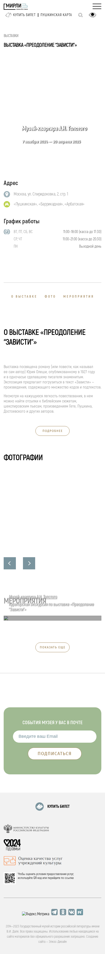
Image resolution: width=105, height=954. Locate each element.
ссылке (69, 878)
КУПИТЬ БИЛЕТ (58, 806)
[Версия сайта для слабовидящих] (92, 14)
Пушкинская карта (56, 15)
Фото (50, 296)
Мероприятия (78, 296)
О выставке (24, 296)
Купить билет (24, 15)
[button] (10, 563)
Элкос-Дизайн (58, 942)
